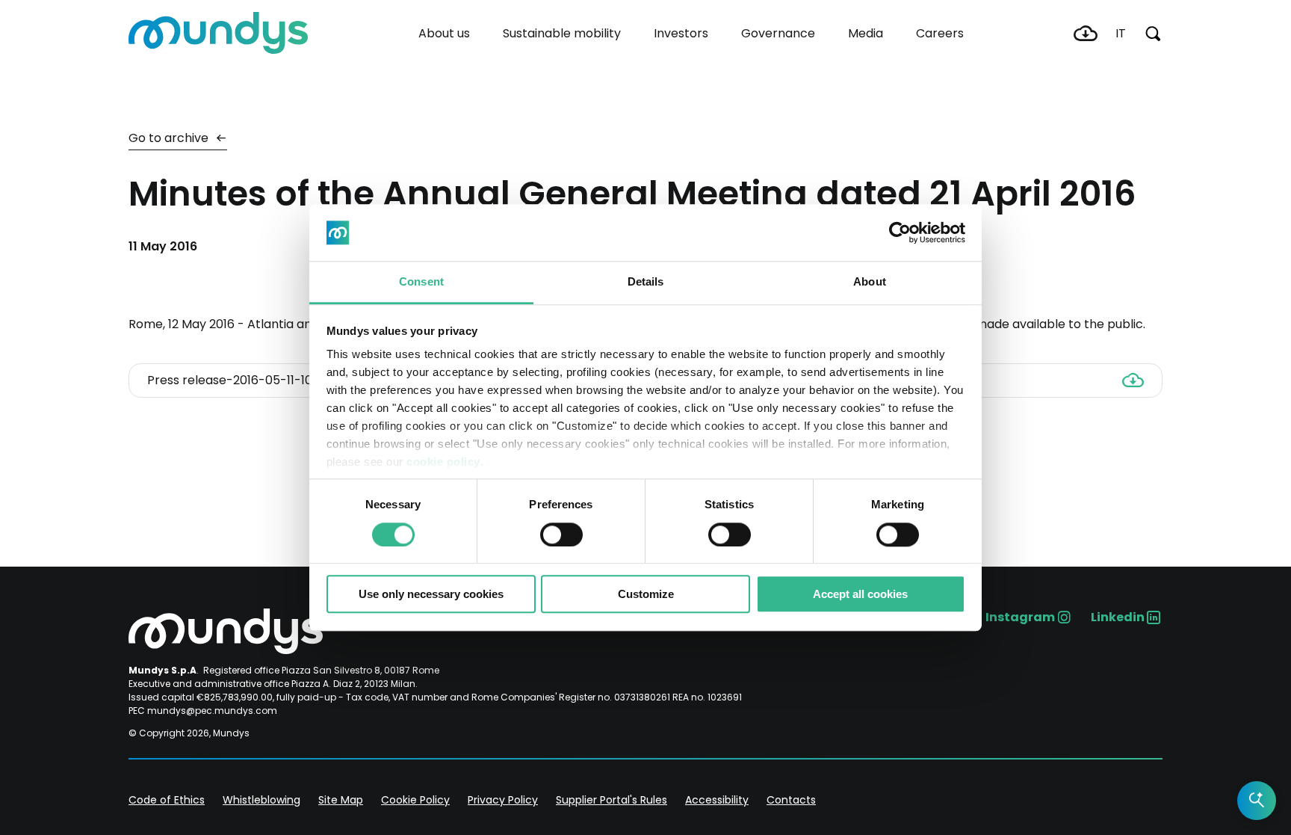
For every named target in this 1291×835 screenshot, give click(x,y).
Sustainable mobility (562, 33)
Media (865, 33)
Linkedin (1118, 617)
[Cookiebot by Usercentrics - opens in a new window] (900, 232)
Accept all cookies (860, 594)
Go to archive (170, 138)
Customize (646, 594)
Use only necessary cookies (431, 594)
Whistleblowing (261, 799)
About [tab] (869, 282)
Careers (940, 33)
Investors (681, 33)
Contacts (791, 799)
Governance (778, 33)
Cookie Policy (415, 799)
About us (444, 33)
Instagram (1020, 617)
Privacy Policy (503, 799)
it (1120, 33)
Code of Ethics (167, 799)
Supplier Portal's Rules (611, 799)
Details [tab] (646, 282)
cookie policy (443, 462)
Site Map (340, 799)
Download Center (1085, 34)
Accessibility (717, 799)
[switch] (561, 534)
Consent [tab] (421, 282)
